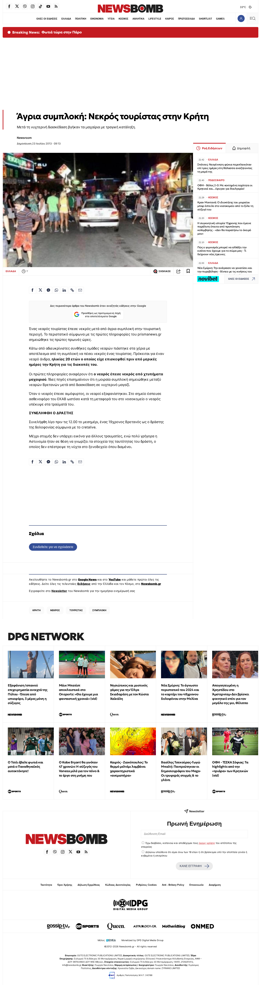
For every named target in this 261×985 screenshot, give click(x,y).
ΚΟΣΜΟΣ (123, 18)
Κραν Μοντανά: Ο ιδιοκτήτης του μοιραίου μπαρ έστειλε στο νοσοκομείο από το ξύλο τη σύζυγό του (225, 206)
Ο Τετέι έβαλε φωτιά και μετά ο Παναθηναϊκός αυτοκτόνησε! (25, 766)
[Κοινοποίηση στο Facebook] (32, 290)
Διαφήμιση (215, 885)
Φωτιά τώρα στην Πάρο (62, 32)
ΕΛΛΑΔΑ (66, 18)
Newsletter (59, 591)
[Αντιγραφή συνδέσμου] (178, 271)
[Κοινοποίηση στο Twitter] (40, 290)
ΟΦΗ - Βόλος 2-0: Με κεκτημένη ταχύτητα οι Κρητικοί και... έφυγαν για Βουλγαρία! (224, 187)
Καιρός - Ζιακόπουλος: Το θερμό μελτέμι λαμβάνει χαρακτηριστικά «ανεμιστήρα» (129, 768)
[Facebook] (9, 6)
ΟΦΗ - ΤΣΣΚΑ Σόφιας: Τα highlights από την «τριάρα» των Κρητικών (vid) (230, 768)
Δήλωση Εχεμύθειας (89, 885)
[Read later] (188, 271)
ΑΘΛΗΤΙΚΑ (138, 18)
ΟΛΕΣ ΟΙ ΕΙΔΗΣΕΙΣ (46, 18)
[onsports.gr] (87, 926)
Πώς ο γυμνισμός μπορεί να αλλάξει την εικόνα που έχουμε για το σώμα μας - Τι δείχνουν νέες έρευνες (222, 251)
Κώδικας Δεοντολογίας (118, 885)
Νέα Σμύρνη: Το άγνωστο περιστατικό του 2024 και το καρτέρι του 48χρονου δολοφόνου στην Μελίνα (180, 691)
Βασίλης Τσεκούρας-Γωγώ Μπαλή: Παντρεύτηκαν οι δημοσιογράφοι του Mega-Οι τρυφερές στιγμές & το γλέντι (181, 771)
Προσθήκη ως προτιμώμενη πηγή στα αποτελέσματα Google (101, 315)
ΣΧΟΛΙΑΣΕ (165, 271)
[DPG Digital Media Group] (130, 905)
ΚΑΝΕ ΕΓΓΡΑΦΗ (191, 866)
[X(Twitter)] (17, 6)
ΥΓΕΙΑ (111, 18)
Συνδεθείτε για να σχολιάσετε (53, 547)
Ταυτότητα (46, 885)
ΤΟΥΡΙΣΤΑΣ (76, 610)
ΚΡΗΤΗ (36, 610)
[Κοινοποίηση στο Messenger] (48, 290)
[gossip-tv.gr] (58, 926)
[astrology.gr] (144, 926)
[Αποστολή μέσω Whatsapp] (56, 290)
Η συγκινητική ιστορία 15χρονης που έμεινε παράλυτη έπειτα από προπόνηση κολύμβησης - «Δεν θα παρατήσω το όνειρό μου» (224, 228)
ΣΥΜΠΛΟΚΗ (99, 610)
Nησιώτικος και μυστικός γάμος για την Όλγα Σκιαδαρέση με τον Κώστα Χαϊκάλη (129, 691)
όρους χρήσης (207, 843)
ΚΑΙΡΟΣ (169, 18)
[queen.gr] (116, 926)
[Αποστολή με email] (80, 290)
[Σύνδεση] (241, 18)
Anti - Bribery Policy (173, 885)
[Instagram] (32, 6)
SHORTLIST (205, 18)
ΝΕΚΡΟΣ (55, 610)
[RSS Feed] (56, 6)
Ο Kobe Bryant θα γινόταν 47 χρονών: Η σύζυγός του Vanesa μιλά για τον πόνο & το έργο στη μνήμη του (79, 768)
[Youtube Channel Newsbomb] (48, 6)
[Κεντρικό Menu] (252, 18)
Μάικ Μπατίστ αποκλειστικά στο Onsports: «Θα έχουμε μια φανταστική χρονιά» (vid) (78, 691)
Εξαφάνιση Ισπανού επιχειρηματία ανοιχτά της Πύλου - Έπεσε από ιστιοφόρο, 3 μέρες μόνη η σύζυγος (27, 694)
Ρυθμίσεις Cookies (146, 885)
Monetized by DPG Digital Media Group (142, 940)
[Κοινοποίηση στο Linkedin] (64, 290)
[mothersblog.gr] (173, 926)
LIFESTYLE (154, 18)
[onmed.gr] (202, 926)
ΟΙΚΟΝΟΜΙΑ (97, 18)
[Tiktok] (40, 6)
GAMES (220, 18)
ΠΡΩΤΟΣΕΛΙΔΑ (186, 18)
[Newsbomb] (66, 840)
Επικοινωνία (196, 885)
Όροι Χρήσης (64, 885)
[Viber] (24, 6)
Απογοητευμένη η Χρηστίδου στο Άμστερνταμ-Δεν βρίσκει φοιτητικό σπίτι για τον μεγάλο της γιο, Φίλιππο (230, 694)
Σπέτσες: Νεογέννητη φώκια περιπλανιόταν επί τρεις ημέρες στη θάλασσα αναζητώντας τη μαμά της (224, 168)
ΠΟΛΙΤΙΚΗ (80, 18)
